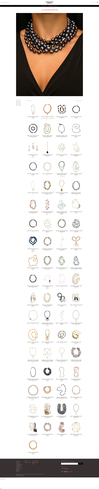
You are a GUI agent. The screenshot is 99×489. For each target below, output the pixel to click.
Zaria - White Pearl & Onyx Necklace (33, 230)
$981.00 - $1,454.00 (18, 103)
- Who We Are (17, 463)
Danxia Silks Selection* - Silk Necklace (47, 116)
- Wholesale (17, 467)
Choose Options (47, 114)
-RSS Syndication (18, 470)
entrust (1, 488)
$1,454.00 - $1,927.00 (18, 104)
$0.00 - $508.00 (18, 101)
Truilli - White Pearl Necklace (47, 173)
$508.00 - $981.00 (18, 102)
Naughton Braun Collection (35, 461)
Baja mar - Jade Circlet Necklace (33, 192)
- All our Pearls (25, 461)
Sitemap (17, 471)
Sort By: (77, 100)
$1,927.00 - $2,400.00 (18, 105)
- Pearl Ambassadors (18, 466)
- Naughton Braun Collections (27, 462)
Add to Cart (33, 114)
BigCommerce (23, 475)
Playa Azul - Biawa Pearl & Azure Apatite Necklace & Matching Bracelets (61, 212)
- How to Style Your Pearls (19, 465)
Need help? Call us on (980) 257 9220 (5, 2)
